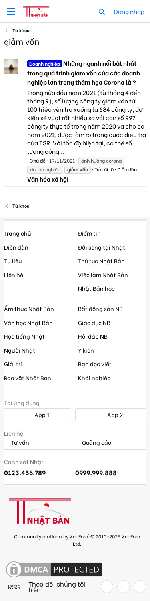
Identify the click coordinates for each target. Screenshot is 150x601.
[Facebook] (107, 586)
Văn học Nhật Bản (28, 322)
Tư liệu (13, 260)
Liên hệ (13, 274)
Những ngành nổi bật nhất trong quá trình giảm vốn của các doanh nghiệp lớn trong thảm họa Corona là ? (83, 72)
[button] (11, 12)
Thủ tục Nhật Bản (101, 260)
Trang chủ (17, 233)
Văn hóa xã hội (47, 178)
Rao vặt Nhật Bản (27, 377)
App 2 (114, 414)
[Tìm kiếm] (102, 11)
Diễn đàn (16, 247)
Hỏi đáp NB (93, 336)
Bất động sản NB (100, 308)
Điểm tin (89, 233)
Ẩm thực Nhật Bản (29, 308)
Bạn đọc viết (95, 363)
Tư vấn (19, 442)
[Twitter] (123, 586)
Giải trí (13, 363)
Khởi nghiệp (94, 377)
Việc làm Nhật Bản (103, 274)
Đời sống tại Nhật (101, 247)
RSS (14, 586)
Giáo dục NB (94, 322)
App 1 (41, 414)
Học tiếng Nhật (24, 336)
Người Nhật (19, 350)
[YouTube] (140, 586)
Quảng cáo (96, 442)
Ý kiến (86, 350)
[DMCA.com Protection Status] (54, 569)
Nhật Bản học (96, 288)
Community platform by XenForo (77, 539)
